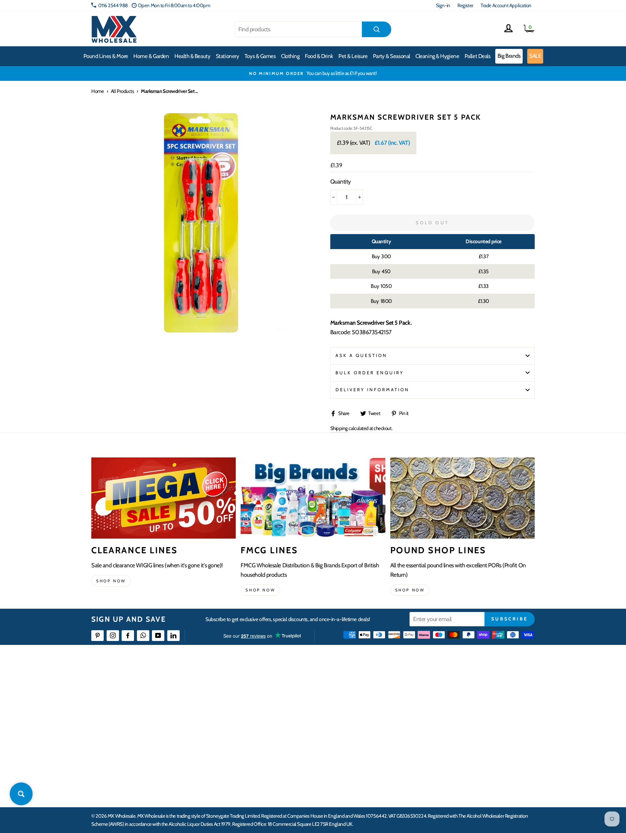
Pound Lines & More (105, 56)
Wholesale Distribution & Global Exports (282, 731)
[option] (313, 73)
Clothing (290, 56)
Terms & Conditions (262, 742)
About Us (351, 683)
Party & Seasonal (391, 56)
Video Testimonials (360, 695)
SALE (535, 55)
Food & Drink (319, 56)
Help (249, 683)
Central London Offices (463, 719)
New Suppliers (455, 754)
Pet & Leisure (352, 56)
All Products (122, 91)
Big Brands (509, 55)
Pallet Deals (478, 56)
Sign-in (443, 5)
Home (97, 91)
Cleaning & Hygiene (437, 56)
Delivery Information (372, 389)
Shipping (339, 428)
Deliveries (253, 707)
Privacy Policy (257, 754)
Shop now (111, 580)
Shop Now (410, 590)
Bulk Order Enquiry (369, 372)
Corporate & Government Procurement (282, 719)
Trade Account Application (506, 5)
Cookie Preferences (460, 766)
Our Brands (353, 707)
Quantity (340, 181)
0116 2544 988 (113, 5)
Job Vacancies (454, 742)
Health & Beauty (192, 56)
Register (465, 5)
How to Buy (255, 695)
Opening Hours (456, 695)
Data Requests (455, 778)
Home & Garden (151, 56)
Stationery (227, 56)
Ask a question (361, 355)
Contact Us (452, 683)
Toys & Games (260, 56)
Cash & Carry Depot (460, 707)
